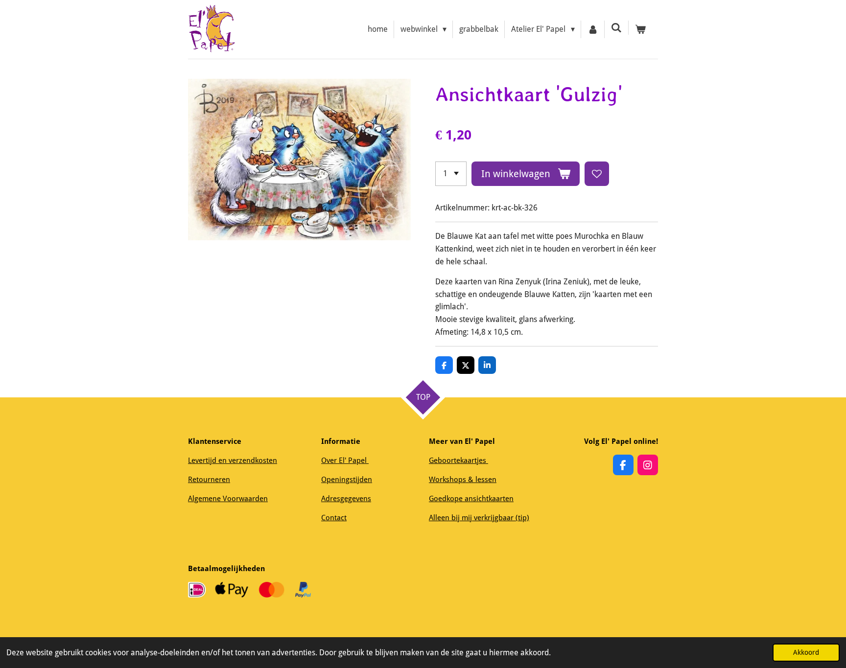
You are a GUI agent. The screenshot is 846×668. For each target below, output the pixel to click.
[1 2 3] (451, 173)
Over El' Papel (345, 460)
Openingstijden (346, 479)
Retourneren (209, 479)
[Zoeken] (616, 28)
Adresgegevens (346, 498)
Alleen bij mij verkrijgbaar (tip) (479, 517)
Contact (334, 517)
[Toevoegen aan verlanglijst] (597, 173)
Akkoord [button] (806, 652)
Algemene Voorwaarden (228, 498)
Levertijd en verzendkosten (232, 460)
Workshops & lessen (462, 479)
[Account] (593, 29)
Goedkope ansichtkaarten (471, 498)
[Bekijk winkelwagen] (640, 29)
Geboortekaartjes (458, 460)
